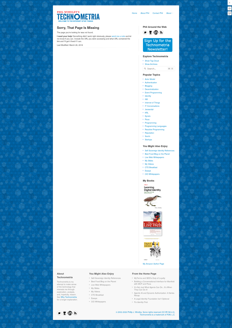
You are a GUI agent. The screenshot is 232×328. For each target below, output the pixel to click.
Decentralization (152, 89)
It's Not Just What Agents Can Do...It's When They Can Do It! (153, 288)
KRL (146, 112)
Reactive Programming (154, 129)
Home (134, 13)
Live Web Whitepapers (154, 157)
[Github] (150, 32)
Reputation (149, 132)
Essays (148, 170)
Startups (148, 139)
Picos (147, 119)
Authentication (151, 82)
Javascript (149, 109)
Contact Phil (158, 13)
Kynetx (148, 116)
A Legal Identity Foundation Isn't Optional (151, 298)
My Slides (149, 160)
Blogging (148, 85)
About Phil (145, 13)
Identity (148, 96)
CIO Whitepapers (152, 174)
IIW (146, 99)
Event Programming (153, 92)
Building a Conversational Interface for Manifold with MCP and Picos (154, 282)
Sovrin (147, 136)
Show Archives (151, 64)
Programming (150, 122)
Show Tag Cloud (152, 60)
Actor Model (150, 79)
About (169, 13)
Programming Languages (155, 126)
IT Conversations (152, 106)
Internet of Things (152, 102)
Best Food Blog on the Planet (157, 154)
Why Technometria (69, 297)
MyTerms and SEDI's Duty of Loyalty (149, 278)
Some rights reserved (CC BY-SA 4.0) (159, 312)
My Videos (149, 164)
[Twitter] (145, 32)
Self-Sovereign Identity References (159, 150)
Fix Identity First (141, 302)
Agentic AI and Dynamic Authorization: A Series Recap (154, 294)
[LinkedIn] (156, 32)
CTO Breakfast (151, 167)
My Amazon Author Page (153, 263)
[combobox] (159, 68)
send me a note (118, 36)
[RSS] (161, 32)
